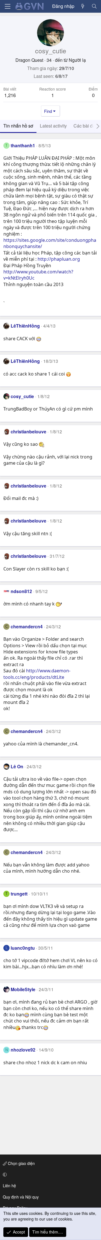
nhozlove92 (23, 1049)
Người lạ (77, 60)
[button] (49, 1174)
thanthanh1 (23, 145)
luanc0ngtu (23, 948)
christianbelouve (28, 431)
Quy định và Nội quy (21, 1197)
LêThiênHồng (25, 325)
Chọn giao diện (21, 1163)
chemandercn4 (27, 626)
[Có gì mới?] (83, 6)
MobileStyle (23, 989)
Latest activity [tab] (53, 125)
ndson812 (21, 591)
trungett (19, 893)
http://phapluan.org (59, 259)
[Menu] (7, 6)
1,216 (10, 94)
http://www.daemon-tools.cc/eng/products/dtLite (36, 674)
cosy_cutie (22, 396)
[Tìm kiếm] (94, 6)
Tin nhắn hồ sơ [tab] (18, 125)
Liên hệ (9, 1185)
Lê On (17, 766)
